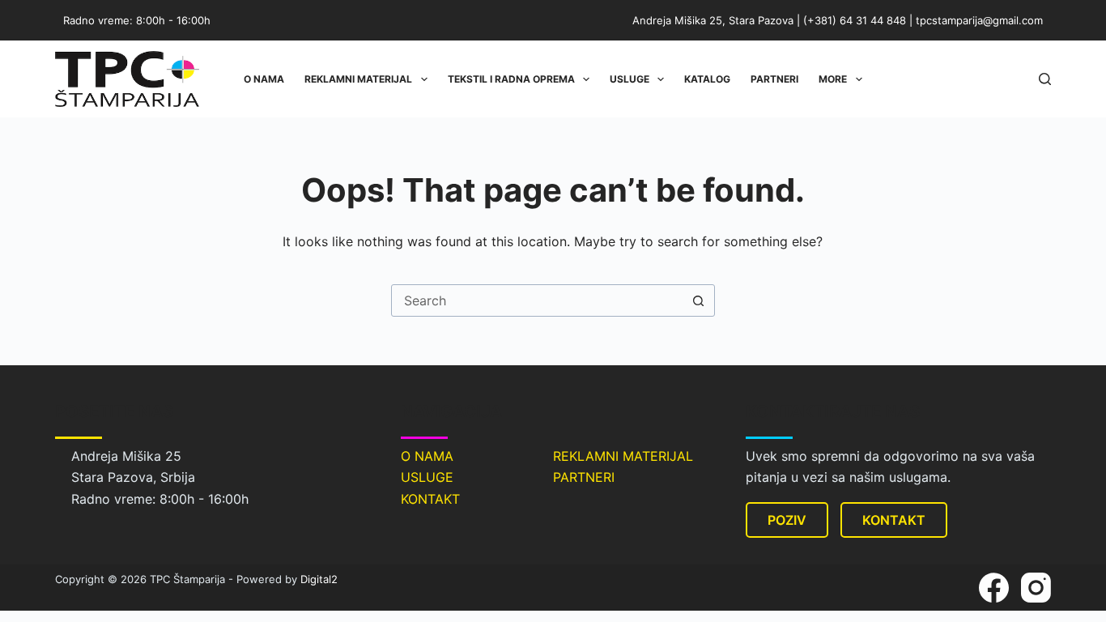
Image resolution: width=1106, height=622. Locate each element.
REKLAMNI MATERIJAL (623, 456)
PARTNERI (584, 477)
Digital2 (319, 579)
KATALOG (707, 79)
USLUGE (427, 477)
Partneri (774, 79)
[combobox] (537, 300)
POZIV (787, 520)
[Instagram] (1036, 588)
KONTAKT (430, 499)
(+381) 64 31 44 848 (854, 20)
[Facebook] (994, 588)
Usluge (629, 79)
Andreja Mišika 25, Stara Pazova (712, 20)
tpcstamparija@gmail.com (979, 20)
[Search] (1045, 79)
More (833, 79)
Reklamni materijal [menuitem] (358, 79)
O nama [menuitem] (264, 79)
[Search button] (698, 300)
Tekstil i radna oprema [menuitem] (511, 79)
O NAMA (427, 456)
